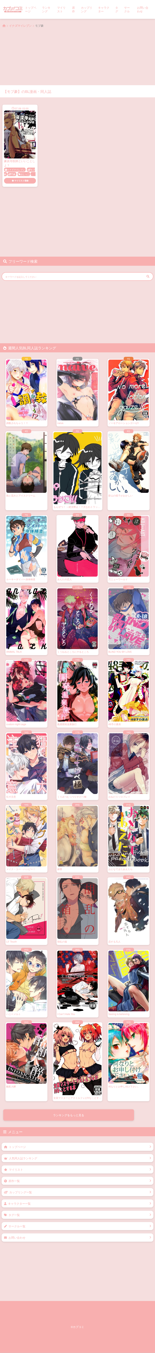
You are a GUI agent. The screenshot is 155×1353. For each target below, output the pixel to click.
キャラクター (103, 9)
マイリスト (61, 9)
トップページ (30, 9)
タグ (116, 9)
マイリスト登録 (21, 180)
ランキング (46, 9)
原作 (73, 9)
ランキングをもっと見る (68, 1115)
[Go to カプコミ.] (4, 25)
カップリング (86, 9)
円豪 (13, 174)
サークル (127, 9)
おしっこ (24, 174)
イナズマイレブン (16, 169)
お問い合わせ (142, 9)
